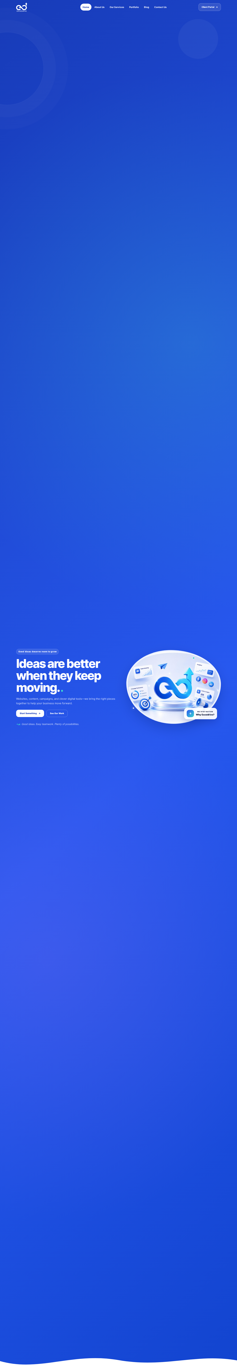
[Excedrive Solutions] (33, 7)
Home (86, 7)
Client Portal (210, 7)
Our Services (117, 7)
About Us (99, 7)
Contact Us (160, 7)
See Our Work (57, 713)
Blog (146, 7)
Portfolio (134, 7)
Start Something (30, 713)
